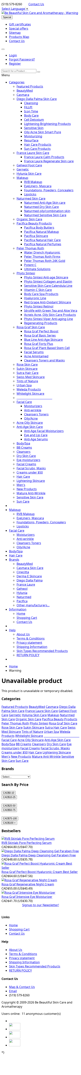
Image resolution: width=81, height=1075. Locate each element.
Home (21, 613)
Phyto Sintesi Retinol (38, 306)
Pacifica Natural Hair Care (42, 240)
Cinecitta (23, 572)
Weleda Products (29, 389)
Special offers (18, 28)
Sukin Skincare (27, 369)
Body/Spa (23, 443)
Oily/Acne (31, 418)
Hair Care (23, 476)
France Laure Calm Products (44, 157)
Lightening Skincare (31, 481)
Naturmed (24, 597)
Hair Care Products (37, 144)
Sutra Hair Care (27, 373)
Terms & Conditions (31, 638)
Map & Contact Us (22, 987)
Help (12, 630)
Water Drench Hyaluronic (42, 252)
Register (15, 64)
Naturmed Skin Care (31, 198)
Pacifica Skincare (36, 236)
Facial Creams (26, 464)
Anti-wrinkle (32, 410)
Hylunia (22, 593)
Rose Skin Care (27, 364)
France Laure (26, 584)
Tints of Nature (27, 381)
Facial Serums (34, 352)
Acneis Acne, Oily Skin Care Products (50, 315)
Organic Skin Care (29, 219)
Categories (16, 82)
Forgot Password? (22, 59)
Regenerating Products (40, 323)
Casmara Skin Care (30, 568)
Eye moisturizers (28, 460)
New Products (27, 489)
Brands (14, 559)
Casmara (23, 95)
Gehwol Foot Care (29, 165)
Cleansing (31, 103)
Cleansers (24, 452)
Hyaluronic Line (35, 298)
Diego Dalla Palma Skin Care (37, 99)
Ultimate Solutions (37, 269)
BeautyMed (25, 90)
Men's (21, 485)
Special (7, 17)
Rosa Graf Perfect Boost (41, 331)
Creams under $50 (30, 472)
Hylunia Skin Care (29, 173)
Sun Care (23, 501)
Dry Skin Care (26, 456)
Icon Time (31, 111)
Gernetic (23, 169)
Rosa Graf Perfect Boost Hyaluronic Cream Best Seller (40, 872)
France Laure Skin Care (33, 153)
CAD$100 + (9, 822)
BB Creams (24, 447)
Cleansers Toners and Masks (44, 360)
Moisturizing (33, 136)
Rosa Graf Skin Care (31, 327)
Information (17, 609)
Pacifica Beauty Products (34, 223)
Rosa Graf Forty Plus (38, 344)
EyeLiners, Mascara (37, 186)
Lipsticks (30, 194)
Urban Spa (24, 385)
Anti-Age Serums (36, 439)
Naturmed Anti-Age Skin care (44, 203)
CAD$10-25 (9, 797)
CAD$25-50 (9, 805)
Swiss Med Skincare (31, 377)
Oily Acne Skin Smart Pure (42, 132)
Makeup (22, 178)
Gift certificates (20, 24)
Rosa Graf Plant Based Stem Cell (47, 348)
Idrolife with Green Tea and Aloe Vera (50, 310)
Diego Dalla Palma (30, 580)
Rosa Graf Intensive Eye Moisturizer (27, 897)
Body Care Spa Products (41, 294)
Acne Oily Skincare (30, 423)
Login (13, 55)
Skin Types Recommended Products (42, 651)
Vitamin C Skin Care (38, 290)
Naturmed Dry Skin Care (41, 207)
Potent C (30, 265)
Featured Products (30, 86)
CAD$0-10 (8, 792)
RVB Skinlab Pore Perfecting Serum (27, 843)
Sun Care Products (37, 149)
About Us (23, 634)
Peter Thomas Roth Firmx (42, 257)
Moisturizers (33, 406)
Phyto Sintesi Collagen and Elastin (48, 281)
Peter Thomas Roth (30, 248)
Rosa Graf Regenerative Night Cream (28, 884)
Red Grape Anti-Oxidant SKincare (47, 302)
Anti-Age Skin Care (30, 427)
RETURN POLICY (28, 655)
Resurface (31, 140)
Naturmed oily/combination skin (47, 211)
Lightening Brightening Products (47, 124)
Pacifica (22, 601)
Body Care (31, 115)
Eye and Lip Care (35, 435)
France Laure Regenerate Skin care (49, 161)
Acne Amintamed (36, 356)
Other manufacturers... (33, 605)
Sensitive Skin (34, 128)
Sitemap (15, 33)
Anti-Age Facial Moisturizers (44, 431)
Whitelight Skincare (30, 393)
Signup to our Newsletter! (40, 905)
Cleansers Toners (36, 414)
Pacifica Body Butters (39, 227)
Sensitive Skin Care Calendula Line (48, 286)
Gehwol (22, 589)
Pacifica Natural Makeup (41, 232)
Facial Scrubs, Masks (31, 468)
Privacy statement (29, 643)
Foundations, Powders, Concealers (48, 190)
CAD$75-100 (10, 818)
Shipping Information (32, 647)
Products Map (19, 37)
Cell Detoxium (34, 120)
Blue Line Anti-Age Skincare (43, 340)
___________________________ (34, 398)
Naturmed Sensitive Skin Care (45, 215)
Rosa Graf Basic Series (40, 335)
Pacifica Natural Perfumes (42, 244)
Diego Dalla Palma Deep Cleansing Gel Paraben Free (39, 855)
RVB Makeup (33, 182)
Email (13, 991)
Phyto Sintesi (26, 273)
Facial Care (24, 402)
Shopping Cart (27, 618)
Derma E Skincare (29, 576)
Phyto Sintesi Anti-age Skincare (46, 277)
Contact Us (36, 4)
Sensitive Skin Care (30, 497)
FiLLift (28, 107)
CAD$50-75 (9, 810)
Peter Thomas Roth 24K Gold (44, 261)
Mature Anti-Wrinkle (31, 493)
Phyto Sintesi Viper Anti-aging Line (48, 319)
